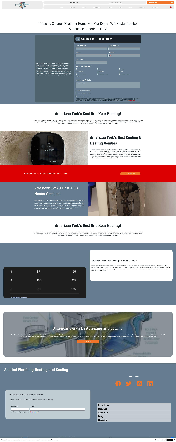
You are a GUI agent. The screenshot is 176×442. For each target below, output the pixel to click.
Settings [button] (157, 439)
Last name (113, 46)
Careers (102, 420)
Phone (111, 53)
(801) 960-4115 (74, 2)
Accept (170, 439)
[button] (72, 7)
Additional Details (83, 80)
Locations (103, 405)
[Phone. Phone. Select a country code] (110, 55)
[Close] (174, 440)
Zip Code (80, 59)
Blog (100, 416)
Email (78, 53)
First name (81, 46)
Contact (102, 408)
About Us (103, 412)
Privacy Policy (54, 439)
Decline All (163, 439)
